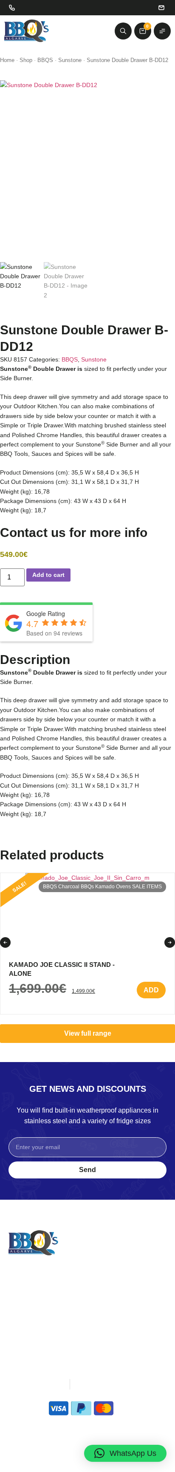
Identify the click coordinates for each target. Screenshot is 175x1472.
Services (21, 1305)
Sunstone (70, 60)
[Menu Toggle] (162, 31)
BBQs (96, 1284)
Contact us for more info (73, 533)
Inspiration (24, 1295)
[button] (5, 942)
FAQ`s (18, 1327)
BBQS (45, 60)
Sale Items (103, 1305)
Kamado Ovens (113, 887)
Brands (98, 1295)
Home (7, 60)
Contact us (104, 1316)
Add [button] (151, 990)
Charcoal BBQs (76, 887)
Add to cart (48, 574)
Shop (26, 60)
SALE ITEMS (147, 887)
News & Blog (28, 1316)
